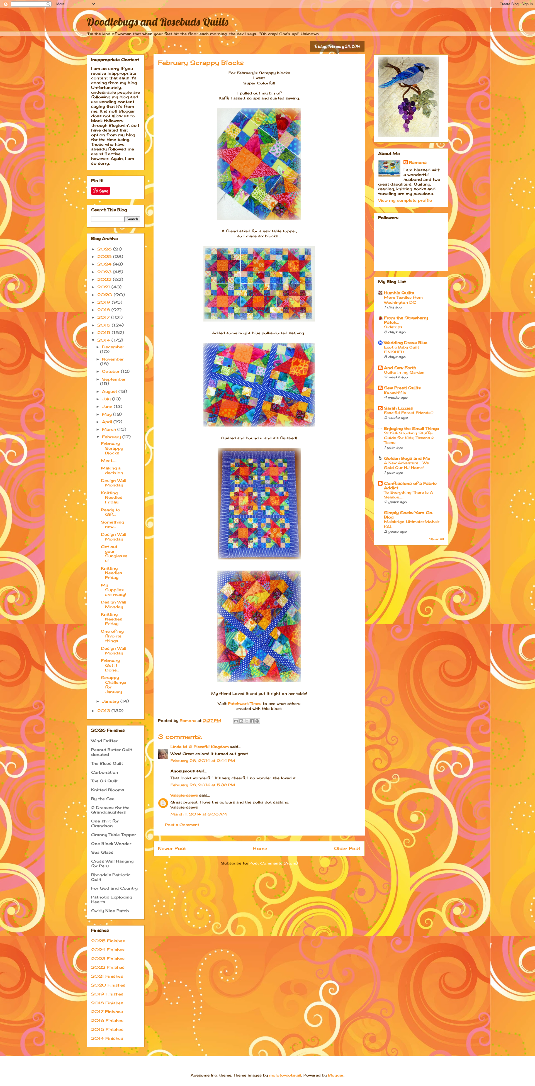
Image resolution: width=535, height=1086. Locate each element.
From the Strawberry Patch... (406, 320)
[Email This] (236, 721)
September (114, 379)
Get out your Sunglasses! (114, 553)
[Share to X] (246, 721)
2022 (105, 279)
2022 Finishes (108, 967)
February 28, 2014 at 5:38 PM (203, 785)
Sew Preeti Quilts (402, 387)
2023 (105, 271)
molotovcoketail (285, 1075)
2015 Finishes (107, 1029)
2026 (105, 249)
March (109, 429)
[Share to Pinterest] (257, 721)
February (112, 436)
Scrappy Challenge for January (113, 684)
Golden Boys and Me (407, 458)
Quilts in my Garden (404, 372)
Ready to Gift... (110, 512)
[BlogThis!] (241, 721)
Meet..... (108, 460)
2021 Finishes (107, 976)
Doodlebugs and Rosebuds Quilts (157, 21)
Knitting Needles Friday (111, 497)
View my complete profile (405, 200)
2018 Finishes (107, 1002)
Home (260, 848)
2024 (105, 264)
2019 (104, 302)
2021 (104, 286)
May (107, 414)
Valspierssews (184, 795)
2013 (104, 710)
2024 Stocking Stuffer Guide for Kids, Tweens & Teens (409, 438)
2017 (104, 317)
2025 (105, 256)
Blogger (336, 1075)
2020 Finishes (108, 985)
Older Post (347, 848)
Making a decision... (113, 470)
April (107, 421)
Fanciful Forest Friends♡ (409, 412)
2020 (105, 294)
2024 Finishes (108, 949)
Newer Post (172, 848)
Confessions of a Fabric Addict (410, 485)
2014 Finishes (107, 1038)
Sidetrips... (394, 327)
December (113, 346)
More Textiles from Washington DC (403, 299)
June (108, 406)
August (110, 391)
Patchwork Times (245, 703)
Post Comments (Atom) (273, 863)
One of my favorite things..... (112, 636)
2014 (104, 340)
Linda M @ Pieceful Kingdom (200, 746)
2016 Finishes (107, 1020)
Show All (436, 539)
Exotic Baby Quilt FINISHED (401, 349)
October (111, 371)
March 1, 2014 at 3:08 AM (199, 814)
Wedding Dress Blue (405, 342)
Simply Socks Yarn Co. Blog (408, 514)
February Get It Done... (110, 665)
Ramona (418, 162)
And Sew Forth (400, 367)
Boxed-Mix (395, 392)
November (113, 359)
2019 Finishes (107, 994)
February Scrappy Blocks (112, 448)
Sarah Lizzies (398, 408)
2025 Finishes (108, 940)
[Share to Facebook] (252, 721)
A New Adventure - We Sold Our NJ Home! (406, 465)
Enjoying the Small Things (411, 428)
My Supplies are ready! (113, 590)
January (111, 701)
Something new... (112, 524)
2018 (104, 309)
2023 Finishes (108, 958)
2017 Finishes (107, 1011)
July (107, 398)
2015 (104, 332)
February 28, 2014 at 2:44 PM (203, 760)
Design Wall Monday (113, 483)
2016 (104, 325)
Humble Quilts (399, 292)
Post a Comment (182, 824)
